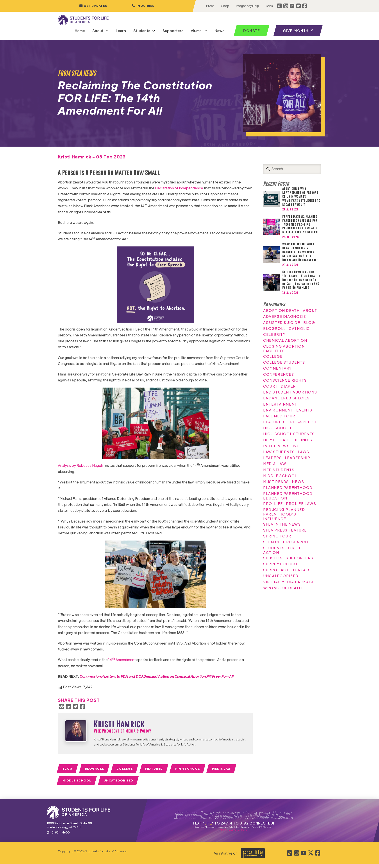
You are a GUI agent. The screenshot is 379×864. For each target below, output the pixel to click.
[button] (143, 6)
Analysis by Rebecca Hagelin (81, 465)
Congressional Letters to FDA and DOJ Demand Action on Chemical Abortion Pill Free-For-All (157, 676)
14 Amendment (122, 659)
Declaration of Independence (179, 188)
